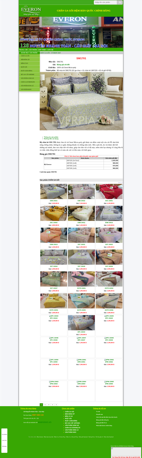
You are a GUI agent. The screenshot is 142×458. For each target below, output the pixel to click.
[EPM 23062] (109, 360)
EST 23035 (81, 266)
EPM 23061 (81, 362)
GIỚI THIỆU (42, 50)
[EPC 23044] (81, 330)
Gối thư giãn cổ (99, 436)
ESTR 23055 (81, 310)
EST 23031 (81, 244)
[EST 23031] (81, 242)
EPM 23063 (54, 384)
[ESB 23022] (81, 198)
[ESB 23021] (53, 198)
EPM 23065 (109, 384)
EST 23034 (53, 266)
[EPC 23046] (53, 338)
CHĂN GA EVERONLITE (28, 82)
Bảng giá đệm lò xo (101, 422)
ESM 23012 (109, 222)
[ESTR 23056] (109, 308)
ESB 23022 (81, 201)
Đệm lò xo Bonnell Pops (72, 436)
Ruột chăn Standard (109, 436)
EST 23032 (109, 244)
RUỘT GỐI (24, 67)
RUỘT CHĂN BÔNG (26, 70)
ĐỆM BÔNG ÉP (25, 59)
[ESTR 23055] (81, 308)
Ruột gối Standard (83, 436)
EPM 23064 (81, 384)
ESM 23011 (81, 222)
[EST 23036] (109, 264)
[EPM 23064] (81, 381)
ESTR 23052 (109, 288)
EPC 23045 (109, 318)
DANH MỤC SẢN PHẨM (29, 53)
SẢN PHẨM (33, 50)
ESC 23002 (53, 222)
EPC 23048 (109, 340)
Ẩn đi (139, 446)
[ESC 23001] (109, 198)
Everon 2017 (56, 53)
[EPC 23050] (53, 360)
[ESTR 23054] (53, 308)
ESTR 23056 (109, 310)
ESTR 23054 (54, 310)
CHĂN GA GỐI (25, 55)
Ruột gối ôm (92, 436)
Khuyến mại (99, 414)
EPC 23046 (53, 340)
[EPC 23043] (53, 316)
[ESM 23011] (81, 220)
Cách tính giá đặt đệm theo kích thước (106, 417)
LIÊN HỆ (50, 50)
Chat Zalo (4, 440)
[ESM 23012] (109, 220)
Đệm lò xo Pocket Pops (59, 436)
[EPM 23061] (81, 360)
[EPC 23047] (81, 338)
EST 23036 (109, 266)
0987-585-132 (38, 415)
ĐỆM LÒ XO (24, 63)
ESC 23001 (109, 201)
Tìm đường (4, 434)
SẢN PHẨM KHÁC (26, 89)
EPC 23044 (81, 332)
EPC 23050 (53, 362)
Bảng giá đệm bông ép (102, 420)
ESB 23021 (53, 201)
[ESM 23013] (53, 242)
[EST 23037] (53, 286)
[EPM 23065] (109, 381)
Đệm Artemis (40, 436)
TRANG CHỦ (23, 50)
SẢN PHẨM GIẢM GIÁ (27, 78)
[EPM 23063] (53, 381)
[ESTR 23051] (81, 286)
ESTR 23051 (81, 288)
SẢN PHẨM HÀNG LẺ (27, 85)
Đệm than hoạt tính (48, 436)
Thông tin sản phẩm (51, 137)
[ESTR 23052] (109, 286)
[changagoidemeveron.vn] (31, 15)
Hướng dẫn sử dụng (51, 139)
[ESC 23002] (53, 220)
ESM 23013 (54, 244)
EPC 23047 (81, 340)
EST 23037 (53, 288)
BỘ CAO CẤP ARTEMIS (27, 74)
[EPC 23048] (109, 338)
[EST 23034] (53, 264)
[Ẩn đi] (126, 455)
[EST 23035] (81, 264)
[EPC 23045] (109, 316)
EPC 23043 (53, 318)
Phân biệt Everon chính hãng (104, 425)
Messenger (4, 446)
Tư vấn (98, 411)
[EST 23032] (109, 242)
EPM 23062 (109, 362)
